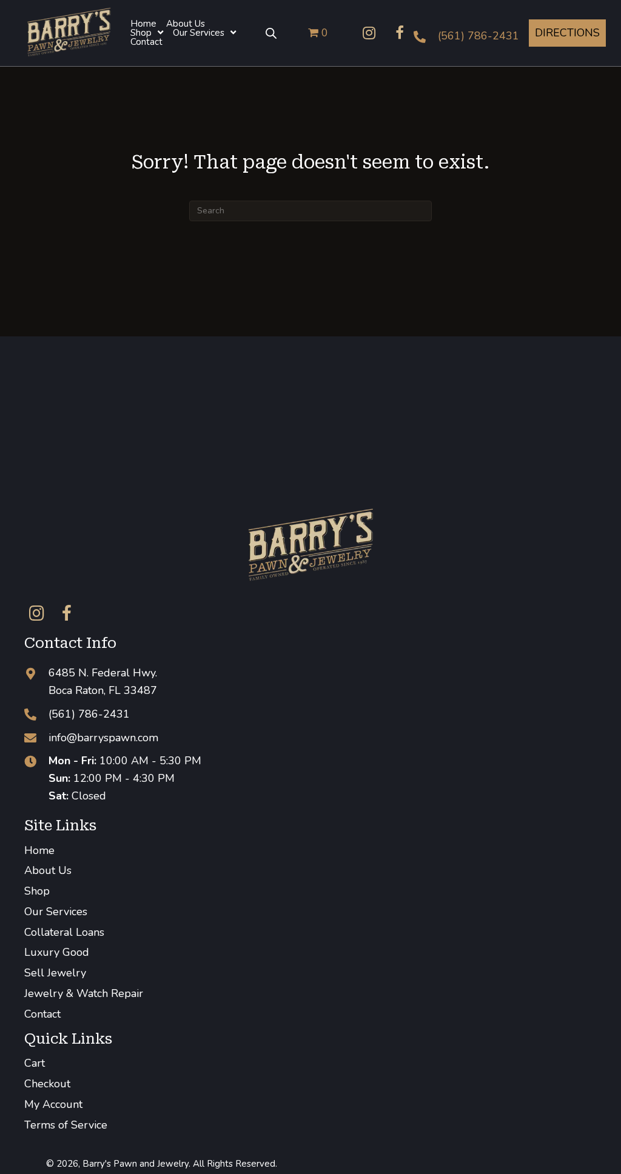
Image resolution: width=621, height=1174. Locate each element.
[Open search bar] (271, 32)
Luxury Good (56, 952)
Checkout (47, 1083)
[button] (369, 33)
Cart (34, 1063)
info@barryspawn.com (103, 737)
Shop (37, 891)
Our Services (55, 911)
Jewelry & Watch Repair (83, 993)
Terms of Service (65, 1125)
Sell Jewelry (55, 973)
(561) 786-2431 (478, 35)
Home (39, 850)
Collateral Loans (64, 932)
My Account (53, 1104)
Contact (42, 1014)
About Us (48, 870)
